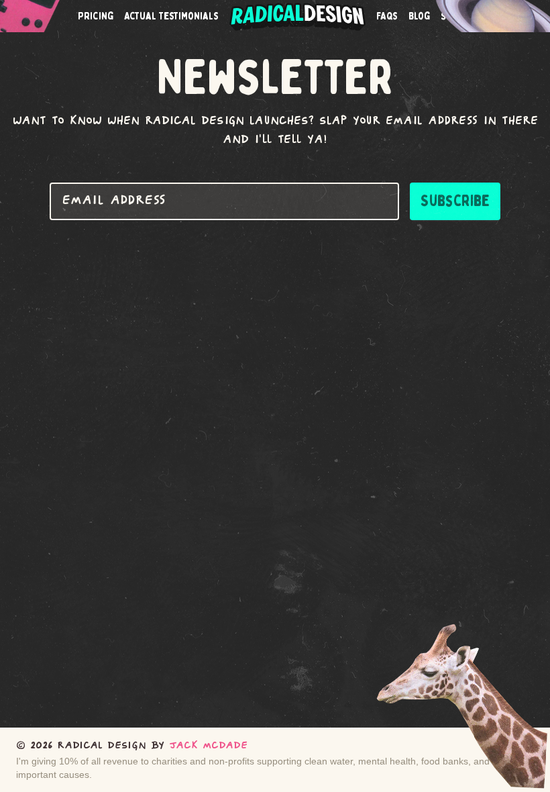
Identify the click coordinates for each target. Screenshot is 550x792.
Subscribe (455, 201)
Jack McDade (208, 746)
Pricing (95, 16)
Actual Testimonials (171, 16)
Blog (419, 16)
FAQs (387, 16)
